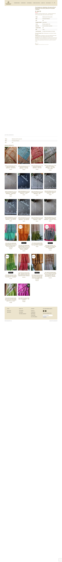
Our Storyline (21, 310)
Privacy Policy (33, 315)
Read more (10, 272)
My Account (9, 310)
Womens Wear (46, 44)
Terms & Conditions (34, 316)
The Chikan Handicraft (22, 313)
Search (52, 2)
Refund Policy (33, 313)
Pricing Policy (33, 312)
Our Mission (21, 312)
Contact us (32, 310)
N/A (12, 142)
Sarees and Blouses (41, 44)
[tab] (9, 135)
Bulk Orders (9, 312)
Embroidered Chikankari (15, 140)
